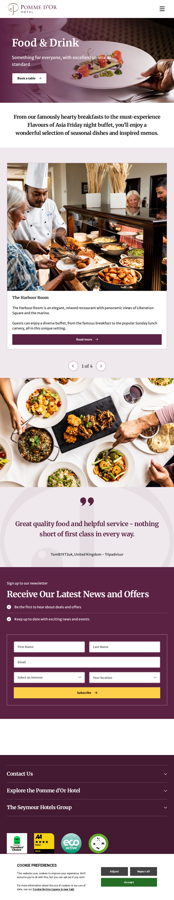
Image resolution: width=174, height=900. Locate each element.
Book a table (26, 78)
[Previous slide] (73, 366)
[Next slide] (101, 366)
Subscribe (84, 693)
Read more (84, 339)
